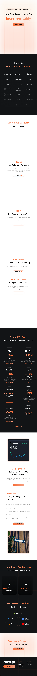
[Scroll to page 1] (17, 597)
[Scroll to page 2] (19, 597)
